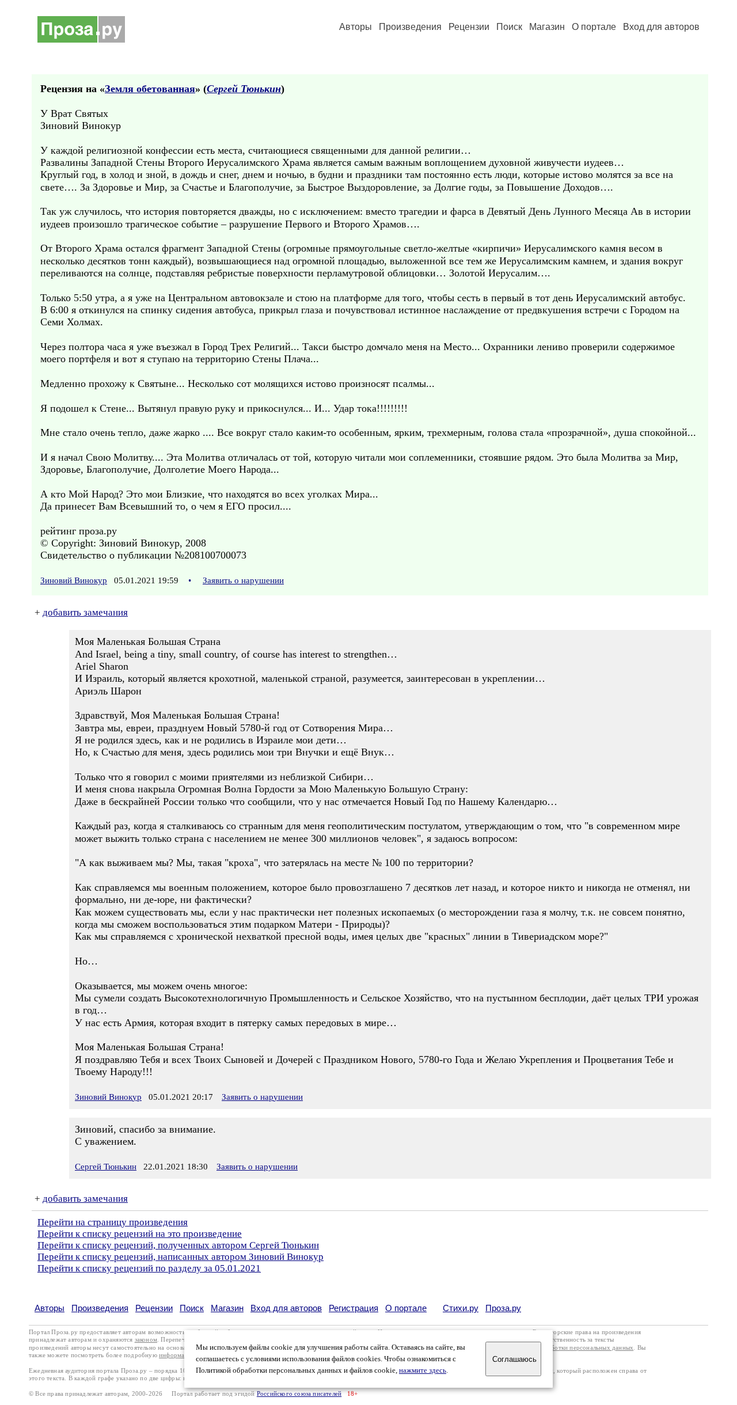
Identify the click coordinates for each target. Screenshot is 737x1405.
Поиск (509, 27)
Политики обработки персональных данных (571, 1348)
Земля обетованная (150, 88)
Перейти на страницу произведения (112, 1222)
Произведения (410, 27)
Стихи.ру (460, 1308)
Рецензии (469, 27)
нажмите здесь (422, 1370)
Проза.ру (503, 1308)
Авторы (355, 27)
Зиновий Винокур (73, 580)
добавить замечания (85, 612)
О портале (406, 1308)
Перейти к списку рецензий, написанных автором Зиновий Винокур (180, 1256)
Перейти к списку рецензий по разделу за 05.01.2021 (149, 1268)
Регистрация (353, 1308)
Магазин (547, 27)
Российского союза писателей (299, 1394)
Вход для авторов (661, 27)
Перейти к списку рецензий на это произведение (139, 1233)
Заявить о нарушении (243, 580)
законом (146, 1339)
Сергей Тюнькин (244, 88)
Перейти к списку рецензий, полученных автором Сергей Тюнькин (178, 1245)
